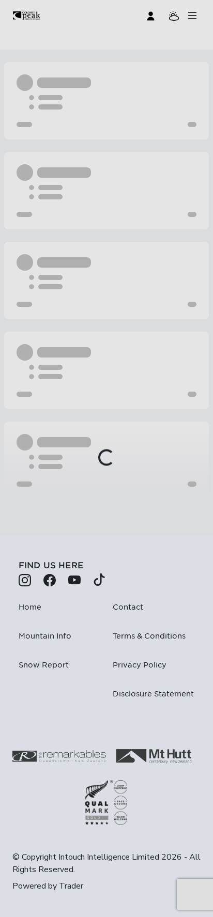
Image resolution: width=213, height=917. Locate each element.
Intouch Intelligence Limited (108, 857)
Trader (71, 886)
